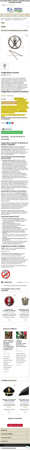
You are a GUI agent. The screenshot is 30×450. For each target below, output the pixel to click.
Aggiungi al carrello (8, 103)
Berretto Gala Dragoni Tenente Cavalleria (9, 400)
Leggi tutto (6, 371)
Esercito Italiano (7, 149)
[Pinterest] (12, 123)
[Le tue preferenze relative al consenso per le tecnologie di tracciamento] (27, 447)
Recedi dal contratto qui (15, 425)
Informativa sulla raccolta (9, 448)
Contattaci (3, 258)
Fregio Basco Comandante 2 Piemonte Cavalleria (9, 311)
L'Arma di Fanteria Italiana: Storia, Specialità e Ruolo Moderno (21, 343)
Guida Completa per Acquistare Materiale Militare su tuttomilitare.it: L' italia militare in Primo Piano (8, 345)
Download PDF (7, 129)
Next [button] (27, 329)
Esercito (24, 173)
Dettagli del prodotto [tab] (17, 137)
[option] (8, 352)
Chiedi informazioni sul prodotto (11, 132)
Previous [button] (24, 329)
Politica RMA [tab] (5, 139)
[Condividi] (7, 123)
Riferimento (4, 75)
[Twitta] (10, 123)
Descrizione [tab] (5, 137)
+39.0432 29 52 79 (10, 5)
